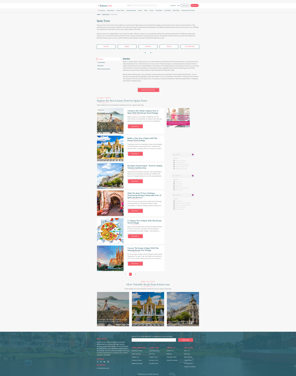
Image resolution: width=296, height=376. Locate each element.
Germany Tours (153, 360)
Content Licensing (172, 360)
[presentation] (145, 52)
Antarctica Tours (154, 350)
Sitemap (169, 354)
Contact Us (170, 350)
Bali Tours (152, 354)
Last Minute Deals (131, 10)
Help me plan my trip (148, 90)
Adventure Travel (137, 350)
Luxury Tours (105, 14)
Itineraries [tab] (100, 65)
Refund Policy (188, 357)
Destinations (110, 10)
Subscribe (173, 5)
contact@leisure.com (103, 368)
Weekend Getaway (137, 363)
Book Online (194, 5)
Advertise (187, 354)
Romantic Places (137, 360)
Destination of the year (188, 10)
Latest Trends (120, 10)
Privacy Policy (188, 363)
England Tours (153, 357)
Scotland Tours (153, 363)
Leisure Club (187, 360)
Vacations (102, 10)
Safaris (140, 10)
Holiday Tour (135, 357)
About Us (187, 350)
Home (98, 14)
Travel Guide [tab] (101, 62)
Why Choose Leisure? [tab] (103, 69)
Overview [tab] (100, 59)
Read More (134, 126)
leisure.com (144, 374)
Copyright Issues (172, 357)
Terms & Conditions (190, 366)
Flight (145, 10)
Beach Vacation (136, 354)
